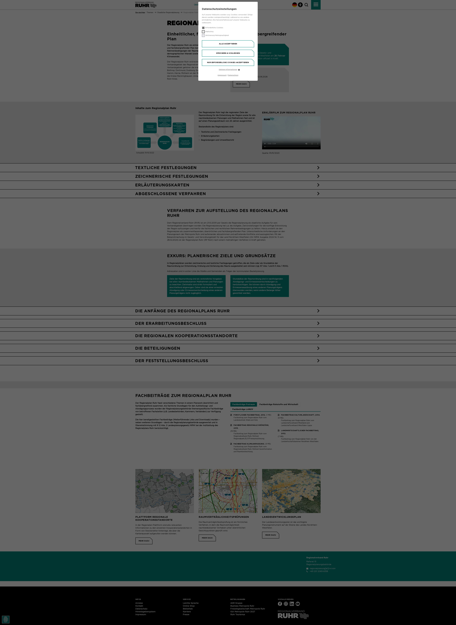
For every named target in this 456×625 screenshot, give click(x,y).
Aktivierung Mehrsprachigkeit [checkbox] (217, 35)
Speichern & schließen (228, 53)
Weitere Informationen (228, 69)
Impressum (222, 75)
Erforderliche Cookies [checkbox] (214, 28)
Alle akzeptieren (228, 44)
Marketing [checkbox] (209, 31)
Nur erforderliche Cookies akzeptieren (228, 62)
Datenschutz (233, 75)
